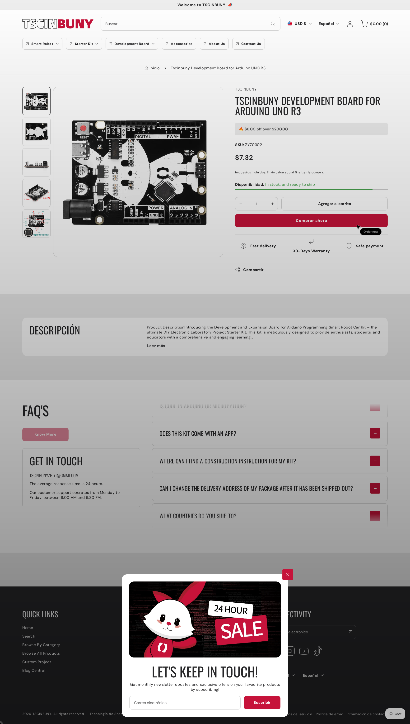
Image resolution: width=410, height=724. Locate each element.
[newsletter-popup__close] (287, 574)
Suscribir (262, 702)
